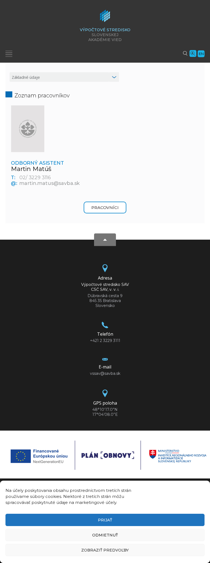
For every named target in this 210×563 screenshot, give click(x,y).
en (201, 53)
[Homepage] (105, 17)
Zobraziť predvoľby (105, 550)
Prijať (105, 520)
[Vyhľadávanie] (185, 53)
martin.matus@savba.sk (49, 183)
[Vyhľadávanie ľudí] (192, 53)
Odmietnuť (105, 535)
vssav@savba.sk (105, 373)
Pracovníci (105, 207)
